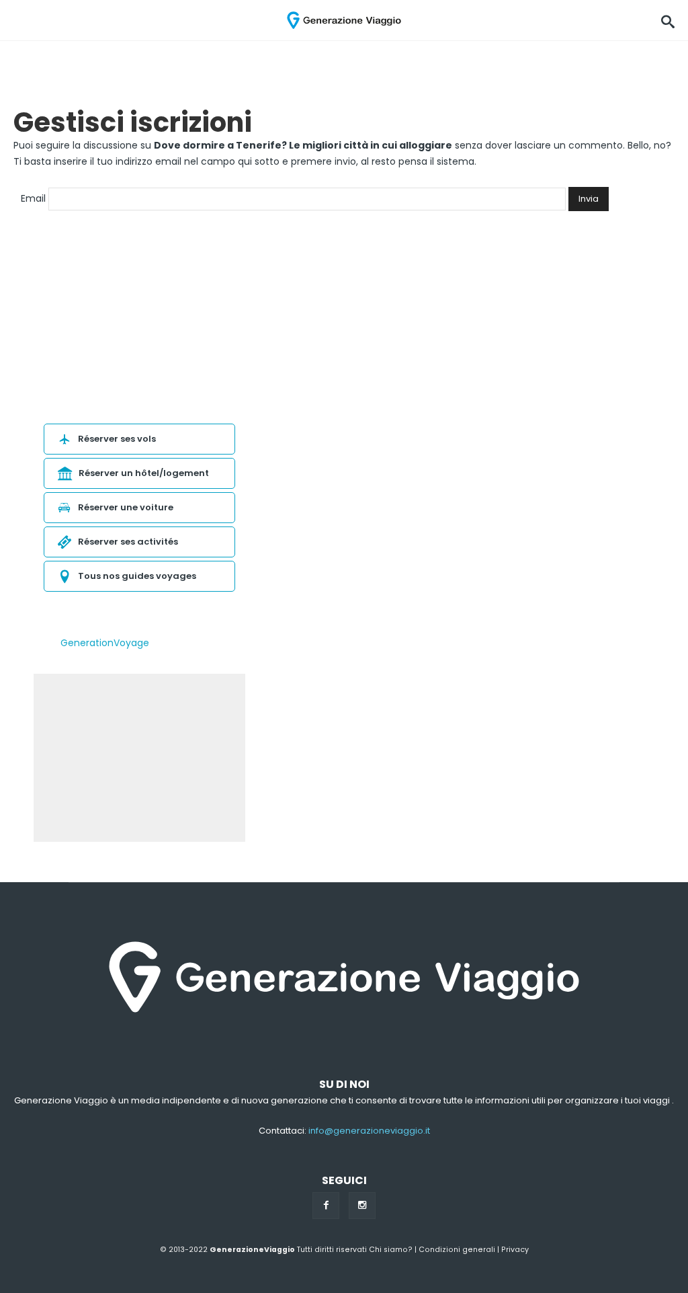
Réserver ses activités (128, 541)
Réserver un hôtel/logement (144, 473)
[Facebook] (325, 1205)
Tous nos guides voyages (137, 576)
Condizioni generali (457, 1250)
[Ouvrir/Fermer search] (668, 20)
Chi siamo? (391, 1250)
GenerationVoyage (104, 643)
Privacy (515, 1250)
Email (33, 198)
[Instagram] (362, 1205)
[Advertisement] (139, 758)
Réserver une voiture (125, 507)
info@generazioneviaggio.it (369, 1130)
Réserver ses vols (117, 438)
